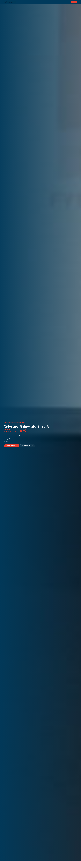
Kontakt (67, 1)
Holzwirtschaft (54, 1)
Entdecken (74, 1)
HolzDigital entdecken (10, 445)
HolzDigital (61, 1)
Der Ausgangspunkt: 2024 (27, 445)
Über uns (47, 1)
